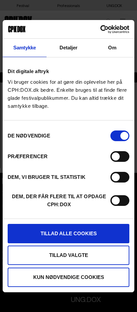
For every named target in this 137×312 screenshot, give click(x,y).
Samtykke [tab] (24, 47)
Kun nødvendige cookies (68, 277)
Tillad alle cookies (69, 233)
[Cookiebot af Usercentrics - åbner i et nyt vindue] (100, 29)
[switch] (119, 156)
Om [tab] (112, 47)
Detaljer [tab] (69, 47)
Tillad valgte (68, 255)
